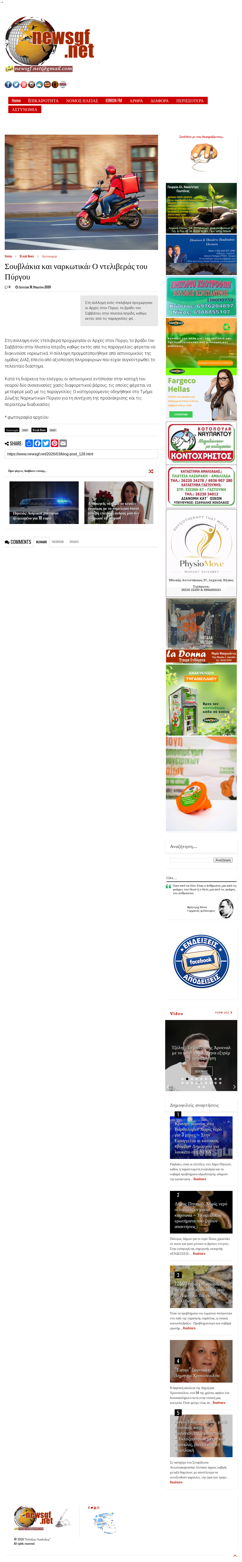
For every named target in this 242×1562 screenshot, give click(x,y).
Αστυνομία (49, 255)
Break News (27, 255)
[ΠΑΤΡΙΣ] (62, 87)
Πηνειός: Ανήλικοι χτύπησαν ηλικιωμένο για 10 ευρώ (36, 515)
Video (176, 1013)
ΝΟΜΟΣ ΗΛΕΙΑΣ (82, 100)
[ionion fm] (55, 87)
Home (16, 100)
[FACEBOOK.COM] (8, 87)
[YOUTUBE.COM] (24, 87)
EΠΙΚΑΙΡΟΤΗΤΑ (43, 100)
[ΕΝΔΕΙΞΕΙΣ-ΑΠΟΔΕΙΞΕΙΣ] (47, 87)
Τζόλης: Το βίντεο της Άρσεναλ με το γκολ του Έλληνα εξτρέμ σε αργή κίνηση (201, 1052)
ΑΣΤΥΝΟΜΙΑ (24, 109)
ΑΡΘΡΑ (136, 100)
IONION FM (114, 100)
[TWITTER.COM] (16, 87)
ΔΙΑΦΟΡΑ (160, 100)
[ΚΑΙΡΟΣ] (39, 87)
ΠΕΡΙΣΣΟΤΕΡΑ (190, 100)
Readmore (201, 1071)
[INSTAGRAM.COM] (31, 87)
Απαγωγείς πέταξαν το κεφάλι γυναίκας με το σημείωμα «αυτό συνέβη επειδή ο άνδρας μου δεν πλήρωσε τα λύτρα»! (113, 510)
